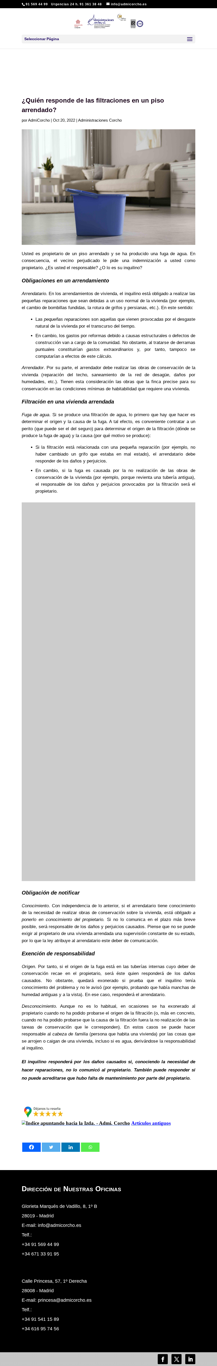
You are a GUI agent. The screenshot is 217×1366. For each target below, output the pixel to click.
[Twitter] (51, 1147)
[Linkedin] (70, 1147)
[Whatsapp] (90, 1147)
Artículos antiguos (151, 1123)
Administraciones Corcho (100, 120)
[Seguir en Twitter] (176, 1359)
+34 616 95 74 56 (40, 1328)
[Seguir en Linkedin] (190, 1359)
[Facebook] (31, 1147)
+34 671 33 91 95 (40, 1254)
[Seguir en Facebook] (163, 1359)
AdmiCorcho (39, 120)
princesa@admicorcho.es (65, 1300)
